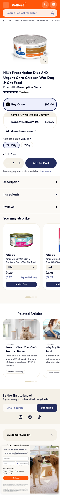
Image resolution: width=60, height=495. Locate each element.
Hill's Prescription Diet (25, 87)
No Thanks (15, 482)
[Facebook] (30, 417)
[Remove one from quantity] (7, 163)
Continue (16, 478)
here (23, 465)
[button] (30, 131)
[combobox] (18, 463)
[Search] (52, 13)
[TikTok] (39, 417)
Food (17, 20)
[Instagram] (21, 417)
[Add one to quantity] (19, 163)
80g (10, 267)
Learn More (46, 171)
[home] (19, 5)
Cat (9, 20)
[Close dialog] (56, 448)
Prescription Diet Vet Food (35, 20)
